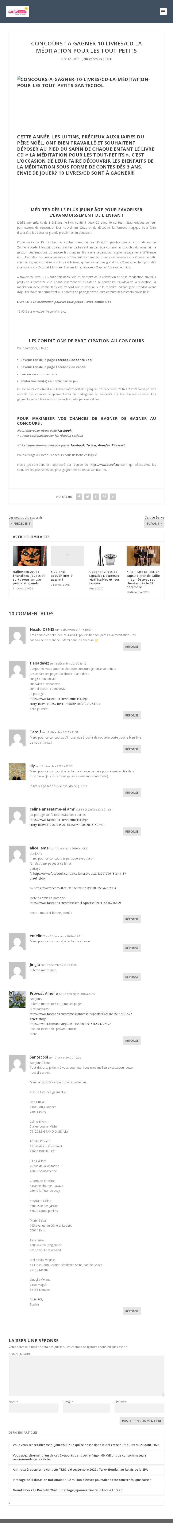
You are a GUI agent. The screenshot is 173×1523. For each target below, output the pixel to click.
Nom (13, 1402)
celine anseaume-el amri (53, 809)
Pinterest (118, 445)
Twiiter (91, 445)
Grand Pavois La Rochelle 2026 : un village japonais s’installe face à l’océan (67, 1490)
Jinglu (35, 964)
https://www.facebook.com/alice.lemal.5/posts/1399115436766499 (75, 903)
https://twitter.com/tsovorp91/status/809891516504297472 (70, 1024)
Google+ (104, 445)
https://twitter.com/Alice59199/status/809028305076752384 (75, 888)
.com (125, 465)
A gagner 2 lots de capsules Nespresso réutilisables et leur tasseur (104, 577)
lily (32, 765)
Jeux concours (92, 59)
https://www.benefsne (104, 465)
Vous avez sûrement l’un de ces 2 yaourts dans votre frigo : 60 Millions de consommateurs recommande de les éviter (79, 1457)
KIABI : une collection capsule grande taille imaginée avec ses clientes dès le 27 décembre (143, 579)
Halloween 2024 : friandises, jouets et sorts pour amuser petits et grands (29, 577)
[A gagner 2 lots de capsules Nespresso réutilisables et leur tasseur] (105, 556)
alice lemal (40, 847)
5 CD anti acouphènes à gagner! (62, 575)
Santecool (39, 1057)
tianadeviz (39, 663)
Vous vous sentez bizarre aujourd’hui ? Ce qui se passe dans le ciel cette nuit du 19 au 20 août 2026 (86, 1445)
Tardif (35, 731)
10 (107, 59)
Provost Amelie (44, 993)
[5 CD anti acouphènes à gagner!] (68, 556)
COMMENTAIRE (20, 1354)
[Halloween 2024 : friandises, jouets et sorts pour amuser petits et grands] (30, 556)
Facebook (64, 430)
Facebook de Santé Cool (74, 360)
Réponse (132, 647)
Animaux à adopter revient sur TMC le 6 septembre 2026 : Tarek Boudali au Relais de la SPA (80, 1469)
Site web (120, 1402)
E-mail (68, 1402)
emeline (37, 935)
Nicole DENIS (42, 629)
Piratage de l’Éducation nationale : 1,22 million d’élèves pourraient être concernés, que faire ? (82, 1480)
